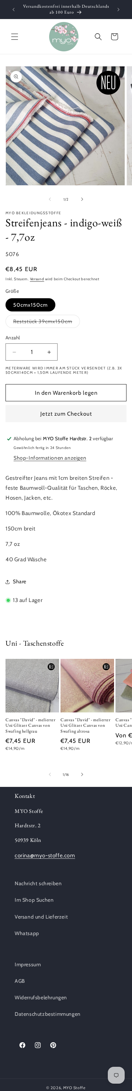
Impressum (28, 964)
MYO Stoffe (74, 1087)
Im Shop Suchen (34, 900)
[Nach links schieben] (50, 199)
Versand (37, 279)
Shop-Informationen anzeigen (50, 458)
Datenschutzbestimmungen (48, 1014)
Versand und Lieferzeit (41, 916)
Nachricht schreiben (38, 883)
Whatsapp (27, 933)
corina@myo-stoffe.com (45, 855)
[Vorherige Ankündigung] (14, 9)
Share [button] (19, 581)
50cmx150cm (30, 305)
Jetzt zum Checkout (66, 414)
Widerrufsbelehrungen (41, 997)
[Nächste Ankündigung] (118, 9)
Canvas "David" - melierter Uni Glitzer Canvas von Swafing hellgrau (31, 725)
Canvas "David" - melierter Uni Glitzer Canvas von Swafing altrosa (85, 725)
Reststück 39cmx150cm (46, 323)
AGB (20, 981)
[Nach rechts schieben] (82, 199)
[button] (15, 37)
